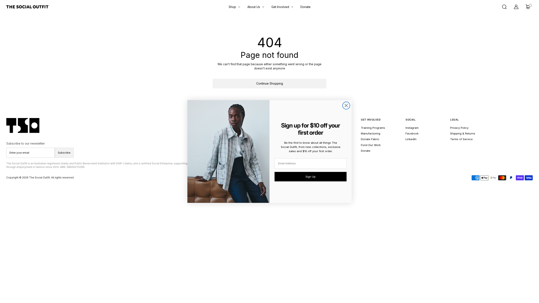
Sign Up (311, 176)
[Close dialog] (346, 105)
